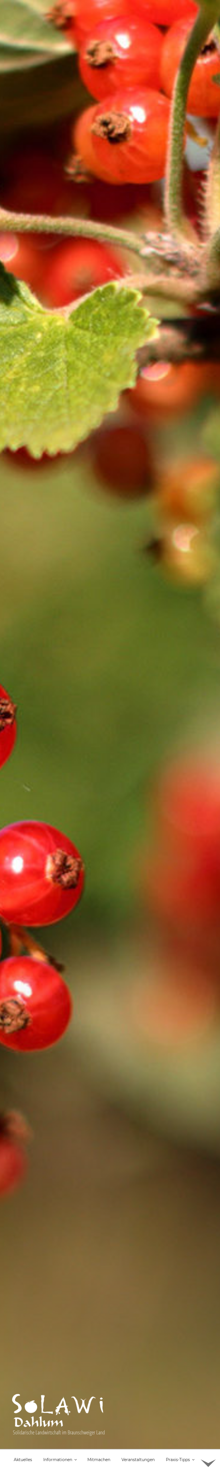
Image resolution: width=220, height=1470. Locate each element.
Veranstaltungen (138, 1459)
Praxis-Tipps (178, 1459)
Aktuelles (23, 1459)
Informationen (57, 1459)
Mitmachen (98, 1459)
